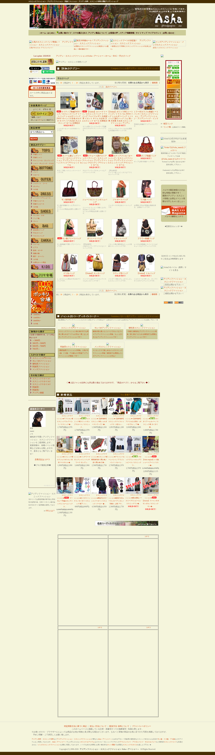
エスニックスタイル (130, 745)
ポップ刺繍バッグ (148, 156)
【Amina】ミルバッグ (146, 273)
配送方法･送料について (119, 726)
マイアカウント (154, 33)
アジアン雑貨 (38, 393)
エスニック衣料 (48, 739)
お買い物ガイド (65, 33)
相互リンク (168, 124)
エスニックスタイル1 (41, 378)
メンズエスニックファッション (107, 347)
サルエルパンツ (150, 742)
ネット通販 (111, 745)
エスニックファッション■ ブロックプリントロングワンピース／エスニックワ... (133, 459)
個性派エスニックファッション (142, 328)
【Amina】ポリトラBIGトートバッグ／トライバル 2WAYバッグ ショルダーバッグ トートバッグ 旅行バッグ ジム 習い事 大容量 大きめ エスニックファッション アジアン (120, 117)
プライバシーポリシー (141, 726)
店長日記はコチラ (42, 459)
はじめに (51, 33)
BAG (115, 56)
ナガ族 (166, 739)
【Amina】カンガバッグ (95, 273)
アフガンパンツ (137, 742)
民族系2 (35, 390)
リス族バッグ (146, 199)
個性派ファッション (40, 364)
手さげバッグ (124, 56)
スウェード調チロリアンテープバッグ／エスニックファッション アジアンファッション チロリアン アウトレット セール (95, 160)
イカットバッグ (120, 238)
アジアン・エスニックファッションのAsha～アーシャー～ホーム (83, 56)
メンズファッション (40, 369)
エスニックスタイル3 (41, 384)
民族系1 (35, 387)
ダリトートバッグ (94, 238)
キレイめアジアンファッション (107, 328)
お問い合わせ (168, 33)
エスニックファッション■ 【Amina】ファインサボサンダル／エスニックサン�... (150, 500)
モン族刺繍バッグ (69, 199)
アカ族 (172, 739)
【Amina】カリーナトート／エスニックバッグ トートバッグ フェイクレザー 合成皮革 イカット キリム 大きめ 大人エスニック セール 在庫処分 (95, 116)
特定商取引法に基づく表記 (75, 726)
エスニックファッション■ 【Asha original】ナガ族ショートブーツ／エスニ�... (150, 459)
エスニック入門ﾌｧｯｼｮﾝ (41, 358)
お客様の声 (113, 33)
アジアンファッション (65, 739)
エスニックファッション (82, 739)
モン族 (160, 739)
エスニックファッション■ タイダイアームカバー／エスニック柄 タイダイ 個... (150, 421)
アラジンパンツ (125, 742)
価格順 (155, 83)
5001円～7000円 (39, 346)
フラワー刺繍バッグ (146, 238)
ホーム (43, 33)
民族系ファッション (40, 366)
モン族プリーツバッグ (71, 238)
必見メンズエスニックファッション (165, 48)
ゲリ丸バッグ (69, 273)
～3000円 (36, 340)
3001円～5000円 (39, 343)
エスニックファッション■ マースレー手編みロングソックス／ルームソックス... (65, 500)
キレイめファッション (41, 361)
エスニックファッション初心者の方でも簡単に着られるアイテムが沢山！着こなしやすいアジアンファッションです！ (73, 334)
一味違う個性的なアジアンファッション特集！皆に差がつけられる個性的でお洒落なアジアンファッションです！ (142, 334)
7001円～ (36, 349)
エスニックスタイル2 (41, 381)
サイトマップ (141, 33)
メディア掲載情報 (126, 33)
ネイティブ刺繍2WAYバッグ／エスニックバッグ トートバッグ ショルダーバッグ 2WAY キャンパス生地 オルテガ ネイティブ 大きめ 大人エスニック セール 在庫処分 (69, 117)
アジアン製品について (97, 33)
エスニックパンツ (170, 742)
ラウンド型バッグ (120, 273)
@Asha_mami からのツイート (173, 159)
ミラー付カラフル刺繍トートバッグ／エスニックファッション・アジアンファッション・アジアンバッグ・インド (146, 115)
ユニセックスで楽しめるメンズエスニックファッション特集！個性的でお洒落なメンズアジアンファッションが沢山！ (108, 353)
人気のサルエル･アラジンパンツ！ (41, 48)
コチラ (146, 536)
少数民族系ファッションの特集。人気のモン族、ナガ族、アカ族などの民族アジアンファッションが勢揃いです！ (73, 353)
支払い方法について (98, 726)
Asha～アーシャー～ (105, 739)
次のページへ (111, 87)
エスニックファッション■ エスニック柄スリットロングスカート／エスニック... (82, 421)
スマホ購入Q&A (80, 33)
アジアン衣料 (36, 739)
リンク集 (167, 127)
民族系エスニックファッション (73, 347)
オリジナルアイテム (87, 742)
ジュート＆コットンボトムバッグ (94, 200)
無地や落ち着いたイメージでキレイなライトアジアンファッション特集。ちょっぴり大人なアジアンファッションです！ (108, 334)
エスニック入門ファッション (73, 328)
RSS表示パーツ (49, 485)
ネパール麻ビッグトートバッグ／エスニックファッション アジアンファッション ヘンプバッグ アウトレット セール (69, 160)
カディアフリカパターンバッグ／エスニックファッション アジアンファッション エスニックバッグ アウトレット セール (120, 160)
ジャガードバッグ (120, 199)
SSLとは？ (50, 511)
